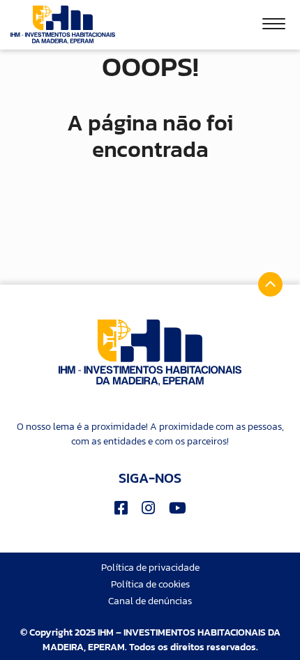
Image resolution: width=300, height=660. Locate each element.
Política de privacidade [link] (150, 567)
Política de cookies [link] (150, 584)
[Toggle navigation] (274, 26)
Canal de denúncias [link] (150, 601)
